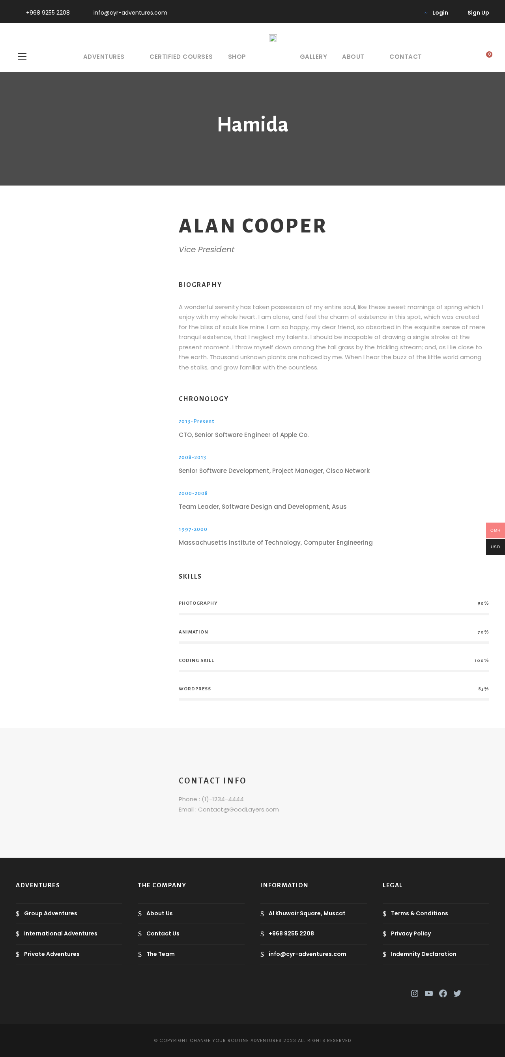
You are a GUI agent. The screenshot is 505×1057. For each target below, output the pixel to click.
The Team (160, 954)
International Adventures (60, 934)
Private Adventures (52, 954)
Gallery (313, 56)
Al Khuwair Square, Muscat (307, 913)
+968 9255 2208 (48, 13)
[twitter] (384, 13)
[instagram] (410, 13)
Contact (405, 56)
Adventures (104, 56)
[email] (70, 232)
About (353, 56)
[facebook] (372, 13)
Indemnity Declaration (423, 954)
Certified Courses (181, 56)
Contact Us (163, 934)
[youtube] (397, 13)
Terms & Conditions (419, 913)
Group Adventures (50, 913)
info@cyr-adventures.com (130, 13)
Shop (237, 56)
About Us (159, 913)
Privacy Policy (411, 934)
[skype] (96, 232)
